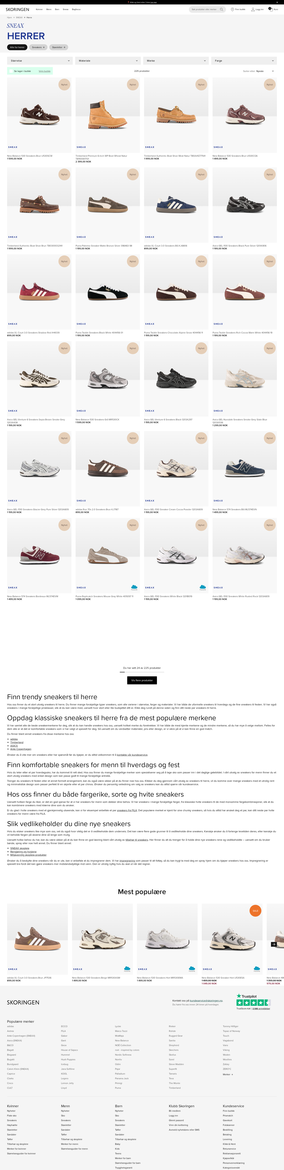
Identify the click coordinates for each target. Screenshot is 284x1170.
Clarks (10, 1078)
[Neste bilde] (65, 115)
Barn (57, 9)
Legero (64, 1078)
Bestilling (228, 1129)
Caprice (11, 1073)
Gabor (64, 1035)
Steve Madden (176, 1064)
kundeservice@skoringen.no (206, 1000)
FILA (63, 1030)
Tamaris (173, 1073)
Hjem (9, 17)
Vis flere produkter (142, 680)
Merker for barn (123, 1158)
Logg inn (173, 1115)
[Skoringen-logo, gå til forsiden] (17, 9)
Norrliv (118, 1059)
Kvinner (39, 9)
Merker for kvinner (16, 1148)
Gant (63, 1040)
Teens (118, 1153)
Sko (63, 1115)
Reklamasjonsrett (232, 1153)
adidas (10, 1026)
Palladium (120, 1073)
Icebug (64, 1064)
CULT (10, 1087)
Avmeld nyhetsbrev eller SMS (184, 1129)
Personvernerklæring (234, 1162)
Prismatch (228, 1115)
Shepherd (174, 1045)
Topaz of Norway (231, 1030)
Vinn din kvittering (178, 1125)
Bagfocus (76, 9)
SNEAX (19, 17)
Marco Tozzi (121, 1030)
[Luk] (277, 2)
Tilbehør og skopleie (17, 1143)
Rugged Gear (176, 1035)
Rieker (172, 1026)
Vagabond (228, 1040)
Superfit (173, 1068)
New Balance (122, 1040)
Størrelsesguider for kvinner (21, 1153)
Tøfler (10, 1139)
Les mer (153, 2)
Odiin (118, 1064)
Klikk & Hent (229, 1143)
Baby (117, 1143)
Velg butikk (44, 71)
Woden (226, 1054)
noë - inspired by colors (127, 1049)
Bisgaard (11, 1054)
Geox (64, 1045)
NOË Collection (123, 1045)
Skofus (172, 1054)
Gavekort (227, 1120)
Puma (118, 1087)
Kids (117, 1148)
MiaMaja (119, 1035)
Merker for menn (69, 1143)
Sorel (171, 1059)
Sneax (65, 9)
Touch (226, 1035)
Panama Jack (122, 1078)
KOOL (64, 1073)
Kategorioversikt (231, 1167)
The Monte (174, 1083)
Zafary (226, 1064)
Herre (29, 17)
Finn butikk (228, 1110)
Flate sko (11, 1115)
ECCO (64, 1026)
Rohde (172, 1030)
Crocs (10, 1083)
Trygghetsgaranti (123, 1167)
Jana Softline (68, 1068)
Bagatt (10, 1049)
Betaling (227, 1134)
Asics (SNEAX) (14, 1040)
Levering (227, 1139)
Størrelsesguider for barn (128, 1162)
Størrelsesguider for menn (74, 1148)
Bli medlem (175, 1110)
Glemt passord (176, 1120)
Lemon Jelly (67, 1083)
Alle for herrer (17, 47)
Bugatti (10, 1059)
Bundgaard (12, 1064)
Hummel (65, 1054)
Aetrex (10, 1030)
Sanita (172, 1040)
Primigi (118, 1083)
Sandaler (11, 1134)
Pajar (117, 1068)
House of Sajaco (69, 1049)
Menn (48, 9)
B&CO (10, 1045)
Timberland (175, 1087)
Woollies (227, 1059)
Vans (225, 1045)
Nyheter (11, 1110)
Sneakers (37, 47)
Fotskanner (228, 1125)
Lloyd (64, 1087)
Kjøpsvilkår (228, 1158)
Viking (226, 1049)
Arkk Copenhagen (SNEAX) (21, 1035)
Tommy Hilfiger (230, 1026)
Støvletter (57, 47)
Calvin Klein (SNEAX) (18, 1068)
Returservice (229, 1148)
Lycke (118, 1026)
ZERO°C (227, 1068)
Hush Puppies (68, 1059)
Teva (171, 1078)
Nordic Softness (123, 1054)
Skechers (173, 1049)
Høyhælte (12, 1125)
